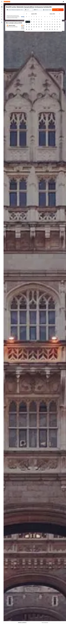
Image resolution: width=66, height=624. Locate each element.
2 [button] (31, 19)
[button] (2, 1)
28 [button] (26, 29)
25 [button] (36, 26)
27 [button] (41, 26)
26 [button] (38, 26)
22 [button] (52, 26)
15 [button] (52, 24)
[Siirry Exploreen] (1, 14)
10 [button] (57, 21)
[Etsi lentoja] (1, 5)
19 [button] (44, 26)
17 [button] (57, 24)
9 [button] (31, 21)
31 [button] (57, 29)
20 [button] (41, 24)
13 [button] (41, 21)
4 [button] (36, 19)
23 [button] (31, 26)
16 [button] (31, 24)
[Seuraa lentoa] (1, 16)
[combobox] (16, 9)
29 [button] (52, 29)
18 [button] (36, 24)
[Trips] (1, 19)
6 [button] (41, 19)
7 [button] (26, 21)
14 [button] (26, 24)
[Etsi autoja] (1, 9)
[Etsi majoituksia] (1, 7)
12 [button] (44, 24)
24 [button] (57, 26)
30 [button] (31, 29)
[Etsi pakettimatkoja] (1, 11)
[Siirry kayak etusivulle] (7, 1)
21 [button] (26, 26)
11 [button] (36, 21)
